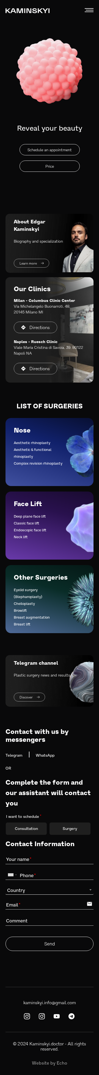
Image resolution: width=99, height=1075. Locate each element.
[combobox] (12, 875)
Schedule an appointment (50, 149)
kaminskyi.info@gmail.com (49, 1002)
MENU (89, 9)
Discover (27, 697)
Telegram (14, 755)
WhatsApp (45, 755)
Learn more (29, 263)
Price (49, 166)
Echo (62, 1062)
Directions (39, 327)
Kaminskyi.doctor (46, 1043)
